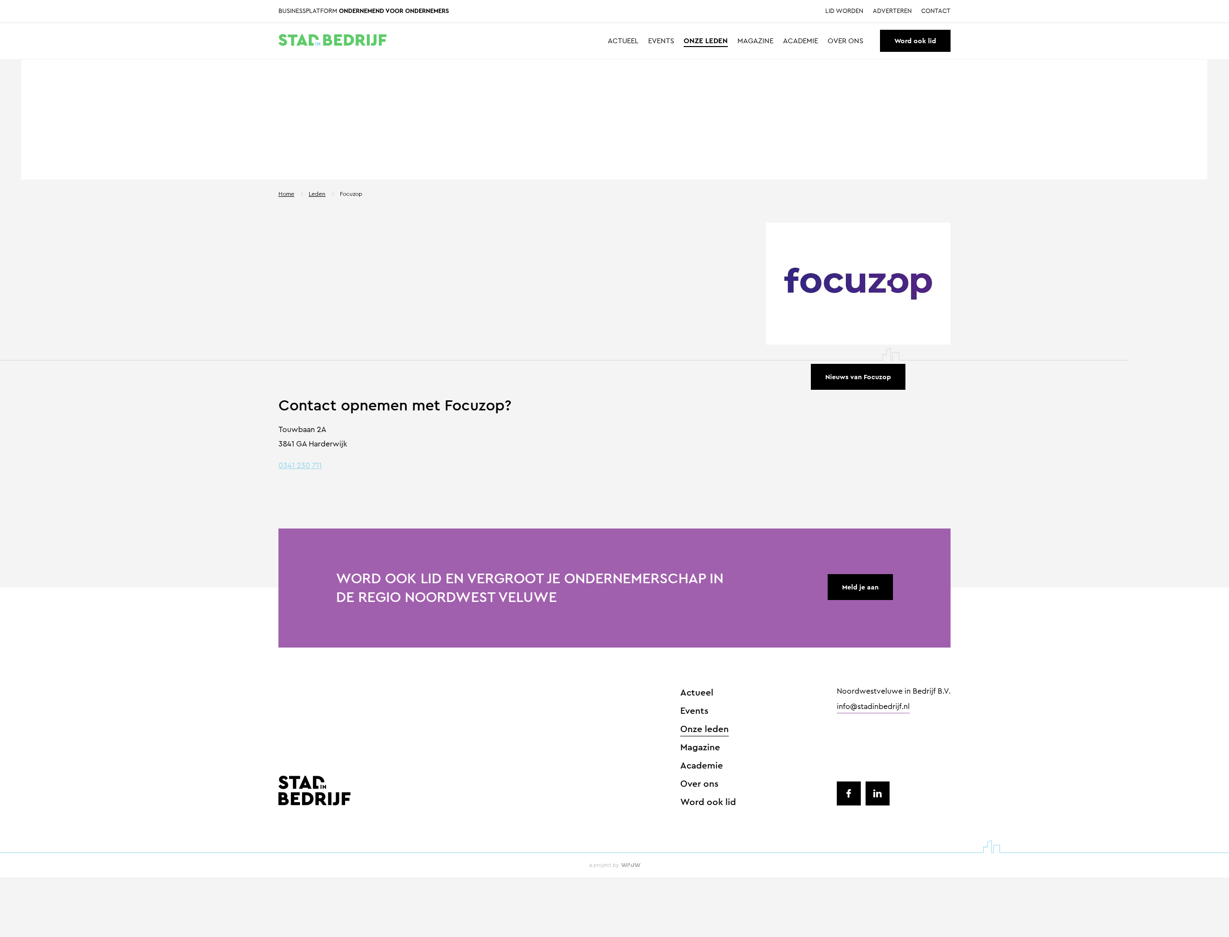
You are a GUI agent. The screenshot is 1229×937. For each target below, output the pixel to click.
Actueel (623, 41)
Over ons (845, 41)
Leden (317, 194)
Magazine (755, 41)
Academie (800, 41)
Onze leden (706, 41)
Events (661, 41)
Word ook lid (915, 41)
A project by (604, 865)
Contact (936, 11)
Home (286, 194)
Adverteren (892, 11)
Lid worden (844, 11)
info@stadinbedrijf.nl (873, 707)
